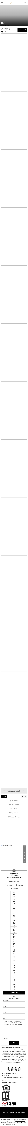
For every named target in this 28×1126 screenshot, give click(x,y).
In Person (9, 885)
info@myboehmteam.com (9, 1082)
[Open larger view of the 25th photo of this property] (14, 507)
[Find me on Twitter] (24, 849)
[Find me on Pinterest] (24, 855)
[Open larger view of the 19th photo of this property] (14, 391)
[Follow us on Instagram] (12, 1069)
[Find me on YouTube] (24, 858)
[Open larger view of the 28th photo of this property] (14, 565)
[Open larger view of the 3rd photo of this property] (14, 82)
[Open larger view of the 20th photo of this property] (14, 410)
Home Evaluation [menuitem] (7, 1110)
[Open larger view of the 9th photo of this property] (14, 198)
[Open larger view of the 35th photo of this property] (14, 700)
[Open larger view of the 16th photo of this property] (14, 333)
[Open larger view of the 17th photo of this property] (14, 352)
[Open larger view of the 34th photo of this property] (14, 681)
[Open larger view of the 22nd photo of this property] (14, 449)
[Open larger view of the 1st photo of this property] (14, 43)
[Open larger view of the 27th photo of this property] (14, 546)
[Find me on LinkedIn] (24, 852)
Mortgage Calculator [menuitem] (19, 1110)
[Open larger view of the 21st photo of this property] (14, 430)
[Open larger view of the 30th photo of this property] (14, 604)
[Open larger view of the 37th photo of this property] (14, 739)
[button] (14, 801)
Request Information (14, 998)
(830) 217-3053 (7, 1080)
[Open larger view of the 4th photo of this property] (14, 101)
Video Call (20, 885)
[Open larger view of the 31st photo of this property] (14, 623)
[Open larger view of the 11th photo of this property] (14, 236)
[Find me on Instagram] (24, 861)
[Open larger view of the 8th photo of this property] (14, 178)
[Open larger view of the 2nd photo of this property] (14, 62)
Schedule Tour (14, 992)
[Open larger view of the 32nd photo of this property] (14, 642)
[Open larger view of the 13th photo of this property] (14, 275)
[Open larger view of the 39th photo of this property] (14, 778)
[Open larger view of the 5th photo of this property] (14, 120)
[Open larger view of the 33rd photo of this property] (14, 662)
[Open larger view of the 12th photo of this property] (14, 256)
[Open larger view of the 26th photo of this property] (14, 526)
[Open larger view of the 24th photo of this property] (14, 488)
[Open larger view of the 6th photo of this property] (14, 139)
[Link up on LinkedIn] (19, 1069)
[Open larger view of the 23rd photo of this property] (14, 468)
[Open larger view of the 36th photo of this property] (14, 720)
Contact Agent (22, 29)
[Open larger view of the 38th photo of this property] (14, 758)
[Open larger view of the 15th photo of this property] (14, 314)
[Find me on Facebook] (24, 847)
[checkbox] (4, 796)
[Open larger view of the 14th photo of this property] (14, 294)
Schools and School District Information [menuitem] (14, 1112)
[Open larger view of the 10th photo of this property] (14, 217)
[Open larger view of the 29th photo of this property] (14, 584)
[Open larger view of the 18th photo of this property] (14, 372)
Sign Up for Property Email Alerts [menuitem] (14, 1115)
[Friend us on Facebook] (8, 1069)
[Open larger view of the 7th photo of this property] (14, 159)
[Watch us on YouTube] (16, 1069)
